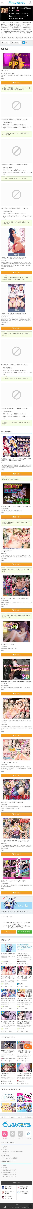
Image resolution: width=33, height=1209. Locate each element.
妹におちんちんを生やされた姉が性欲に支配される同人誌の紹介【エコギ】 (24, 1023)
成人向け (12, 37)
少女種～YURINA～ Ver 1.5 (9, 762)
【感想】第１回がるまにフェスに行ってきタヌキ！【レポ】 (24, 1052)
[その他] (26, 42)
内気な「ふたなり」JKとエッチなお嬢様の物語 (14, 598)
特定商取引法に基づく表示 (9, 1170)
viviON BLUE (24, 1192)
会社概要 (5, 1147)
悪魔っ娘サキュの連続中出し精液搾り (12, 802)
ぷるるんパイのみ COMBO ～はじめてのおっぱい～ (16, 841)
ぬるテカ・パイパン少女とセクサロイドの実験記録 (16, 506)
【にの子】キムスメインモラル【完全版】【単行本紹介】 (24, 977)
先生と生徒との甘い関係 (8, 954)
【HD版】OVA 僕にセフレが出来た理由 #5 (13, 313)
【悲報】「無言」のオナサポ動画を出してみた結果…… (24, 1075)
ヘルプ (4, 1153)
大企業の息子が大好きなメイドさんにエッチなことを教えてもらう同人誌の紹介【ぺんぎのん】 (8, 1023)
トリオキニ (9, 1197)
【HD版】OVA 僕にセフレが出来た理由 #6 (13, 258)
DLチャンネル (16, 2)
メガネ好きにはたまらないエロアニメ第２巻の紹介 (8, 977)
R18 (19, 37)
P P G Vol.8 (4, 71)
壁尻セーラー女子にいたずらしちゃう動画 (13, 881)
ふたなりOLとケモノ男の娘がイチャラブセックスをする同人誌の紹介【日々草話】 (24, 1001)
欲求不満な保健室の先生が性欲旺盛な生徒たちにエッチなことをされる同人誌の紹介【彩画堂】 (8, 1001)
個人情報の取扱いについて (9, 1172)
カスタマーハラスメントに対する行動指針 (13, 1151)
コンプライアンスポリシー (9, 1176)
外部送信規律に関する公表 (9, 1174)
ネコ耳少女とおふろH (7, 644)
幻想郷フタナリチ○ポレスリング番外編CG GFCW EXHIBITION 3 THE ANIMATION (16, 459)
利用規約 (5, 1149)
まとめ (12, 1117)
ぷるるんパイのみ (6, 551)
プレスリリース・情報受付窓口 (10, 1158)
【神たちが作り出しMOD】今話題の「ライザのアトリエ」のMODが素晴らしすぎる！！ (24, 956)
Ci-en (9, 1192)
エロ (25, 37)
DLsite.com (9, 1187)
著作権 (4, 1165)
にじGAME (24, 1187)
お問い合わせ (6, 1155)
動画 (21, 18)
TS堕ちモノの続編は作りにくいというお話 (8, 1051)
